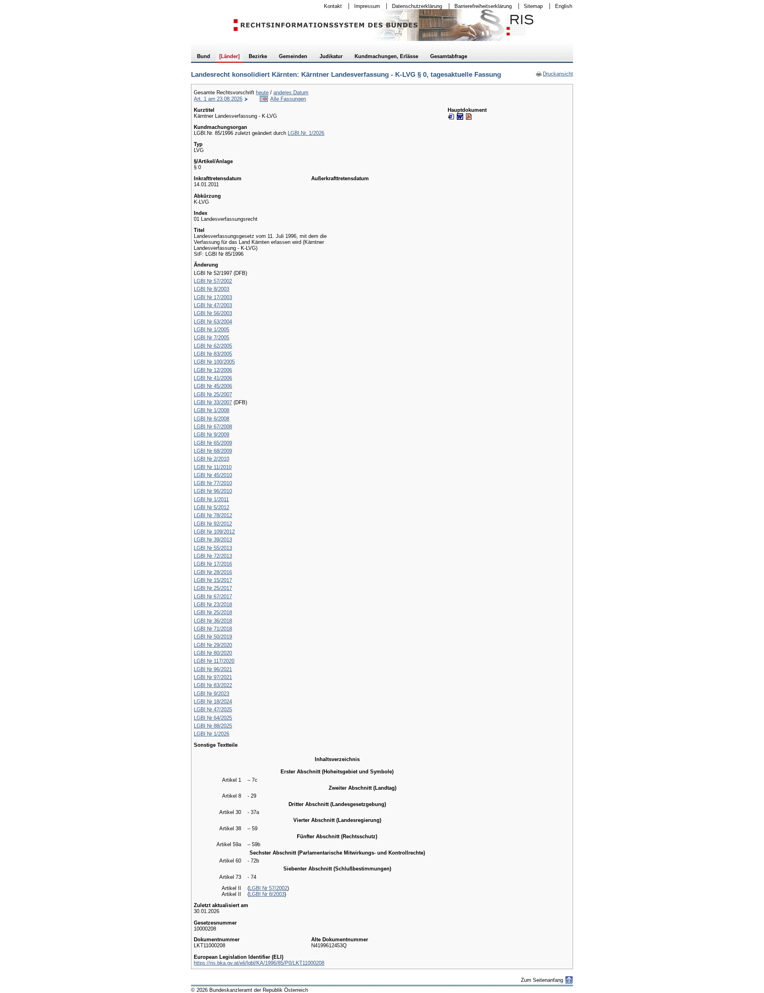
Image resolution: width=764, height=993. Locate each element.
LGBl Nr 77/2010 (213, 483)
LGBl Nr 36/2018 (213, 621)
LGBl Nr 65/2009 (213, 443)
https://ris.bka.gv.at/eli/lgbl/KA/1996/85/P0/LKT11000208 (259, 963)
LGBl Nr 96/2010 (213, 491)
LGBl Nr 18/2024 (213, 702)
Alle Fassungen (288, 99)
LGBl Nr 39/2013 (213, 540)
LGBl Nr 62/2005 (213, 346)
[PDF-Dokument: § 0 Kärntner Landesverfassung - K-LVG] (468, 116)
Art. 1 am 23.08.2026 (218, 99)
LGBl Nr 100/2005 (214, 362)
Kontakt (330, 6)
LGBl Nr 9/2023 (211, 694)
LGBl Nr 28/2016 (213, 572)
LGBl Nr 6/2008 (211, 419)
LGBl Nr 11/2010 (213, 467)
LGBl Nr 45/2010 (213, 475)
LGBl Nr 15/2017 (213, 580)
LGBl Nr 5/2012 (211, 507)
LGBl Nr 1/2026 (211, 734)
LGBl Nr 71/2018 (213, 629)
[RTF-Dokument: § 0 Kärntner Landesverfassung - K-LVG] (460, 116)
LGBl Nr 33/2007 (213, 402)
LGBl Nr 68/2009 (213, 451)
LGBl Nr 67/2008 (213, 427)
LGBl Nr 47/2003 (213, 305)
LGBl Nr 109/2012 (214, 532)
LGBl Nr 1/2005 (211, 330)
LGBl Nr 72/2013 (213, 556)
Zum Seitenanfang (542, 980)
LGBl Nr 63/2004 (213, 322)
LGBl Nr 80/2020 (213, 653)
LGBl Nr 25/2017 (213, 588)
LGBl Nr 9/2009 (211, 435)
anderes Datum (290, 92)
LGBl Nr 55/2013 (213, 548)
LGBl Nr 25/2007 (213, 394)
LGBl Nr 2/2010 (211, 459)
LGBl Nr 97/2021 (213, 677)
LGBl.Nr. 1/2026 (306, 133)
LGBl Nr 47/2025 (213, 710)
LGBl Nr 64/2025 (213, 718)
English (563, 6)
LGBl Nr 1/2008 (211, 410)
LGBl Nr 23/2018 (213, 604)
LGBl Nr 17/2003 (213, 297)
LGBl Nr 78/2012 (213, 515)
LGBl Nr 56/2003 (213, 313)
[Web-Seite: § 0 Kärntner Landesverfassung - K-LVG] (451, 116)
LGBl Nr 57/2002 (213, 281)
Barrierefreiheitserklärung (480, 6)
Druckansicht (554, 74)
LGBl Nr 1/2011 (211, 499)
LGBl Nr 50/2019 (213, 637)
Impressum (364, 6)
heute (262, 92)
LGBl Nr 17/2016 (213, 564)
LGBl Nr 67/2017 (213, 597)
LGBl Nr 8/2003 (211, 289)
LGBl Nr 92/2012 (213, 524)
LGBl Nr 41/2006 (213, 378)
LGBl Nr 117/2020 (214, 661)
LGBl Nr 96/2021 (213, 669)
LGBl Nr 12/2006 (213, 370)
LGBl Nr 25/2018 (213, 612)
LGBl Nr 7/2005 (211, 338)
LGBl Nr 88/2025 (213, 726)
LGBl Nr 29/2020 (213, 645)
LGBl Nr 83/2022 (213, 685)
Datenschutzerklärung (414, 6)
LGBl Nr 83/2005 (213, 354)
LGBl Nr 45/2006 (213, 386)
